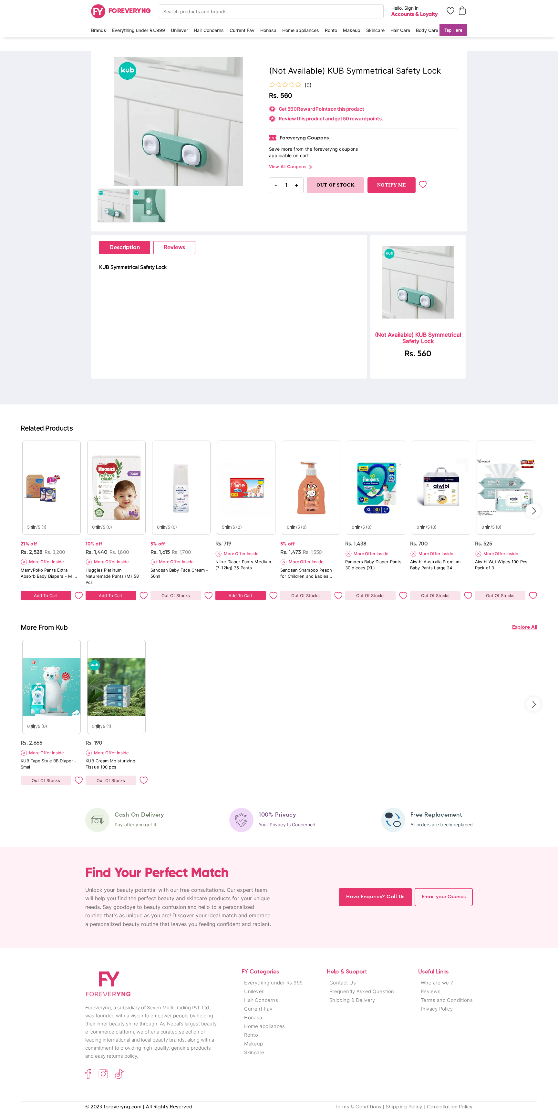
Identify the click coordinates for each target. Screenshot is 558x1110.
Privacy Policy (437, 1009)
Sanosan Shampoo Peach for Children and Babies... (306, 573)
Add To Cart (46, 595)
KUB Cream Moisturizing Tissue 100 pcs (110, 763)
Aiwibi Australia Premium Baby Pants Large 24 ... (435, 564)
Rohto (331, 30)
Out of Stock (335, 185)
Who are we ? (437, 983)
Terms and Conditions (447, 1000)
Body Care (427, 30)
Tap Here (453, 30)
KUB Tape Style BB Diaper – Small (49, 763)
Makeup (351, 30)
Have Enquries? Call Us (375, 897)
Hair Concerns (209, 30)
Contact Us (342, 983)
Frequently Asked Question (361, 991)
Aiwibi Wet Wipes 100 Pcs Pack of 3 (501, 564)
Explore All (524, 627)
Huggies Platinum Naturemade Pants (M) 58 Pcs (112, 576)
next (533, 511)
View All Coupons (287, 167)
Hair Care (400, 30)
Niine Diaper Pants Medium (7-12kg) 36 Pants (243, 564)
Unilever (179, 30)
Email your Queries (444, 897)
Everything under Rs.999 (138, 30)
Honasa (268, 30)
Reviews (174, 247)
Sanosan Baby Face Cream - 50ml (179, 573)
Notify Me (391, 185)
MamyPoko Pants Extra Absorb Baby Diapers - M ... (49, 573)
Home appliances (300, 30)
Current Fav (242, 30)
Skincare (375, 30)
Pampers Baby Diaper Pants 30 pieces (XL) (373, 564)
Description (124, 247)
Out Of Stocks (175, 595)
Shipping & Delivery (352, 1000)
